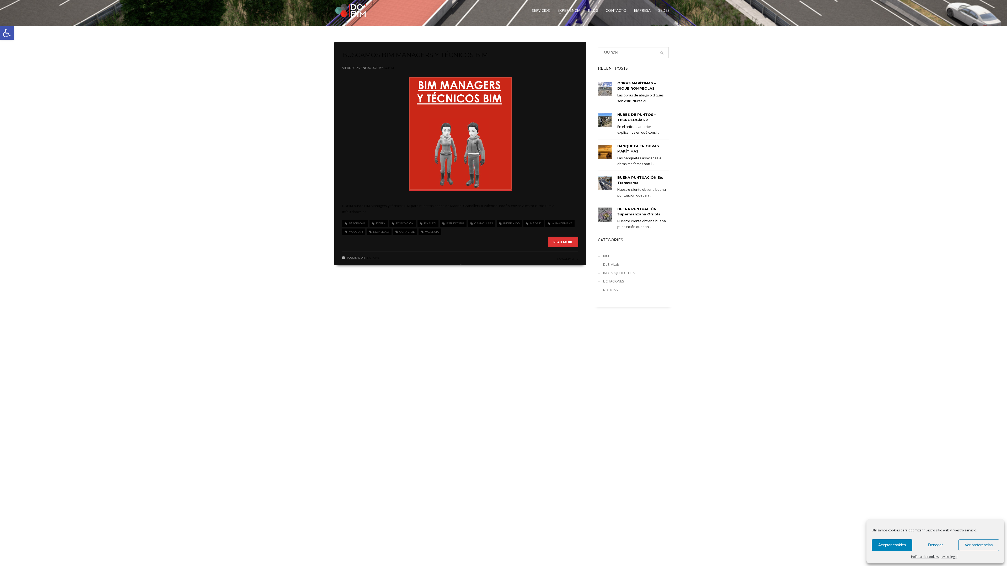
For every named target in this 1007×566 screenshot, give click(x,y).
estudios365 (455, 223)
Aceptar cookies (892, 545)
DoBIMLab (611, 264)
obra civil (407, 231)
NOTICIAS (373, 257)
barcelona (357, 223)
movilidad (381, 231)
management (562, 223)
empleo (430, 223)
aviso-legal (949, 556)
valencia (432, 231)
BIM (606, 256)
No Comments (567, 258)
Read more (563, 242)
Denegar (935, 545)
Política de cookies (925, 556)
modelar (356, 231)
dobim (380, 223)
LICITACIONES (613, 281)
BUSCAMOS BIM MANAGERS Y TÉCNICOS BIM (415, 55)
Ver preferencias (979, 545)
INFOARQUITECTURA (619, 272)
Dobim (389, 68)
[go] (662, 52)
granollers (483, 223)
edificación (405, 223)
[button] (7, 33)
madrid (535, 223)
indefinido (511, 223)
